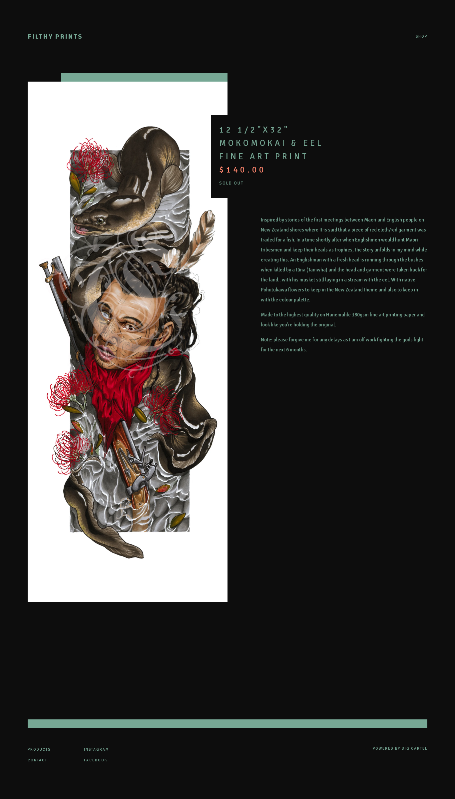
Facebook (95, 760)
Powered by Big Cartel (400, 748)
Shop (421, 37)
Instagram (96, 749)
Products (39, 749)
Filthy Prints (55, 36)
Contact (37, 760)
